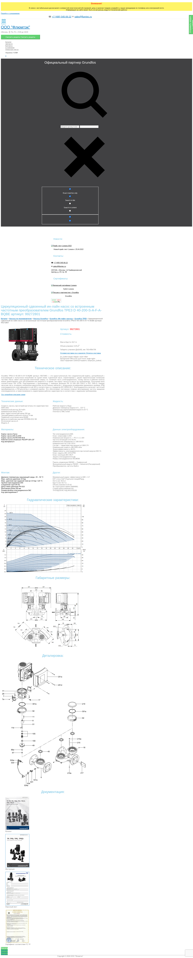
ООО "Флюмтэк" (15, 27)
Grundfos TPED (80, 319)
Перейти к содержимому (10, 13)
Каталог (4, 319)
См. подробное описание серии (13, 394)
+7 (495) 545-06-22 (61, 16)
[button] (4, 948)
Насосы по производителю (20, 319)
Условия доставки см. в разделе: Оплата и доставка (80, 353)
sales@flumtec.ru (83, 16)
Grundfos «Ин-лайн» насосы (61, 319)
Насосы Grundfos (40, 319)
